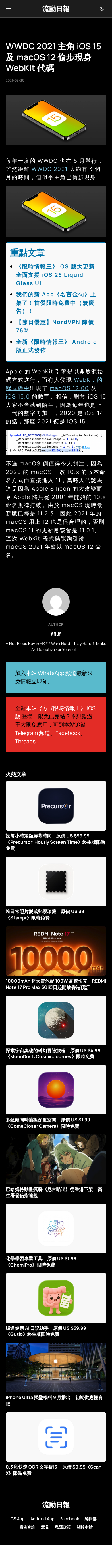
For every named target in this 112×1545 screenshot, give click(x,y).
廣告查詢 (27, 1527)
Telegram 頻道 (32, 733)
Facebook (67, 733)
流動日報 (56, 8)
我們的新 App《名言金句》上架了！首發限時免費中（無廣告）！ (56, 303)
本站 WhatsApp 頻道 (51, 673)
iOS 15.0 (18, 396)
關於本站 (85, 1527)
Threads (25, 741)
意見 (45, 1527)
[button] (9, 8)
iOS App (17, 1518)
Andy (56, 633)
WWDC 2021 (50, 169)
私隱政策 (63, 1527)
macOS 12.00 (69, 388)
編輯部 (91, 1518)
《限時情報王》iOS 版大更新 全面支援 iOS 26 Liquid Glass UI (58, 275)
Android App (42, 1518)
